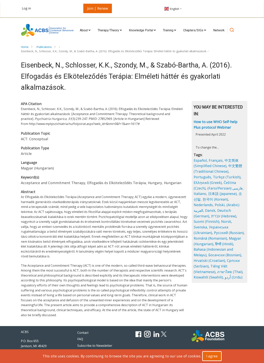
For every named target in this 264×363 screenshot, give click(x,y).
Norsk (226, 221)
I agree (212, 356)
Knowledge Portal (141, 30)
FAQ (80, 339)
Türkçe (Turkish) (226, 177)
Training (168, 30)
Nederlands (203, 204)
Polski (220, 204)
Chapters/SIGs (193, 30)
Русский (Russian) (229, 232)
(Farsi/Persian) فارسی (225, 188)
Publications (44, 47)
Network (219, 30)
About (84, 30)
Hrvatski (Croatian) (209, 260)
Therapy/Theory (109, 30)
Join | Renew (97, 8)
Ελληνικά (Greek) (208, 182)
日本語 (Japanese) (222, 193)
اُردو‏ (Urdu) (233, 277)
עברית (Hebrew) (223, 216)
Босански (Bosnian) (224, 255)
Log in (26, 8)
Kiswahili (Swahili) (208, 277)
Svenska (200, 227)
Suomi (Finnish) (206, 221)
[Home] (47, 30)
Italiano (200, 193)
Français (216, 160)
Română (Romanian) (210, 238)
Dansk (210, 210)
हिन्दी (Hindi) (224, 244)
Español (200, 160)
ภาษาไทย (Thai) (229, 271)
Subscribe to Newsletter (94, 345)
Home (25, 47)
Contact (83, 333)
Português (202, 177)
